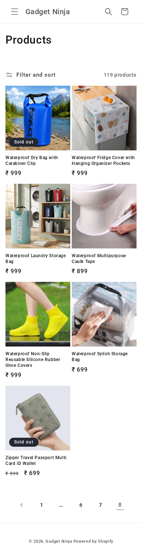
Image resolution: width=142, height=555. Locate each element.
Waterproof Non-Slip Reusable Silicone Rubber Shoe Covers (32, 359)
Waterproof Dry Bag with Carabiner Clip (31, 160)
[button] (15, 12)
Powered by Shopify (94, 541)
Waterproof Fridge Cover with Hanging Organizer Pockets (103, 160)
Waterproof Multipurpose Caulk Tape (99, 258)
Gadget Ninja (59, 541)
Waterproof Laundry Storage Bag (35, 258)
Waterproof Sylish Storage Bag (100, 356)
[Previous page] (22, 505)
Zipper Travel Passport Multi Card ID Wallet (36, 460)
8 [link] (120, 505)
